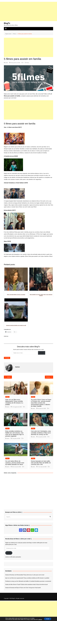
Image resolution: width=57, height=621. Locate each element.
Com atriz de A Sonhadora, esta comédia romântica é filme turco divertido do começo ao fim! (41, 432)
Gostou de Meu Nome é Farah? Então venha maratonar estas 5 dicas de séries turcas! (26, 584)
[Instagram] (20, 530)
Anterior (8, 377)
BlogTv (7, 23)
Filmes (27, 62)
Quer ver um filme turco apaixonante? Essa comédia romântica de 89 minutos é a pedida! (27, 578)
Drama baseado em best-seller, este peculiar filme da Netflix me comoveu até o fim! (41, 462)
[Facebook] (24, 530)
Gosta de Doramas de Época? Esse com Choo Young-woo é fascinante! (23, 587)
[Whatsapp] (32, 530)
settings (40, 619)
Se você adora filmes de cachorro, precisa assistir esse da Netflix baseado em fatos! (14, 462)
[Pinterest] (28, 530)
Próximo (48, 377)
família (7, 357)
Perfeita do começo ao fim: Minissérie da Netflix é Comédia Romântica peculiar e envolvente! (28, 581)
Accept (47, 618)
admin (6, 62)
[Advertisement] (28, 11)
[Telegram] (36, 530)
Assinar (42, 353)
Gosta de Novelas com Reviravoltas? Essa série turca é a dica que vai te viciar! (24, 574)
